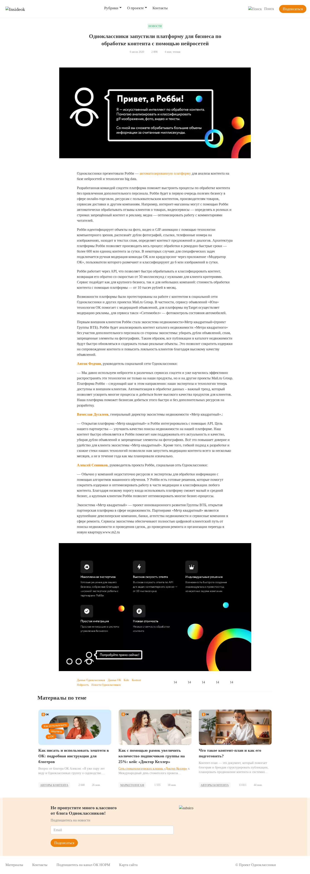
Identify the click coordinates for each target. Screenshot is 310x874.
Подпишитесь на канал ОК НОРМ (83, 865)
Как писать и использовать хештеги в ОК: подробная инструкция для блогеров (73, 756)
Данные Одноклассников (91, 680)
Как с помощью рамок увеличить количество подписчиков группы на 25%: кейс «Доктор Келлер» (151, 756)
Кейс (126, 680)
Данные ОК (114, 680)
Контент (136, 680)
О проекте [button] (135, 8)
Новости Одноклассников (106, 684)
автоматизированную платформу (165, 173)
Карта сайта (128, 865)
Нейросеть (83, 684)
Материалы (14, 865)
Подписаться (293, 9)
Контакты (160, 8)
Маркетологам (132, 785)
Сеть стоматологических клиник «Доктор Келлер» (152, 768)
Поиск (269, 9)
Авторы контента (54, 785)
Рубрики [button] (111, 8)
